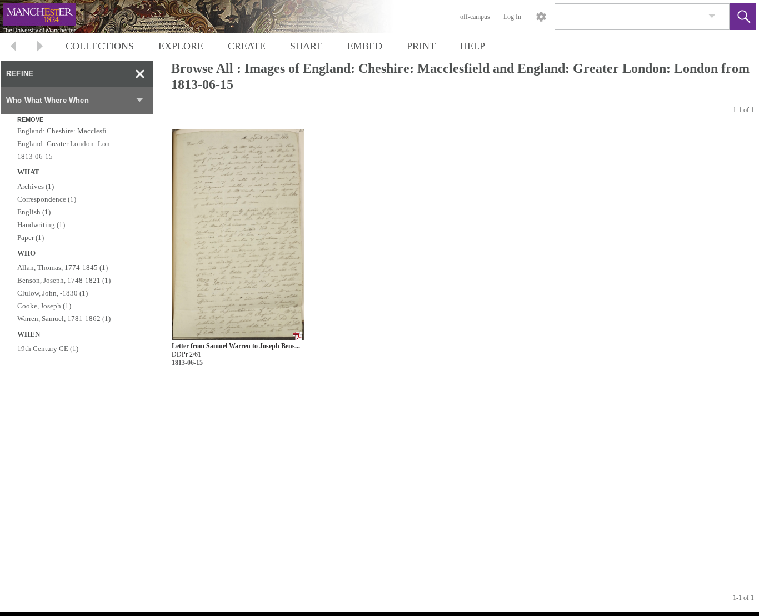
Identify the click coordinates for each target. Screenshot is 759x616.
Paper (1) (30, 237)
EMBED (364, 46)
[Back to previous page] (13, 47)
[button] (743, 16)
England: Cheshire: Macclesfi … (66, 131)
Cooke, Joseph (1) (44, 306)
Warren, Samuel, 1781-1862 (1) (64, 318)
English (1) (34, 212)
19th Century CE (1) (47, 348)
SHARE (306, 46)
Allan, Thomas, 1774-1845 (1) (62, 267)
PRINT (421, 46)
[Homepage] (209, 16)
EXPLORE (180, 46)
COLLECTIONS (100, 46)
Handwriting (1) (41, 225)
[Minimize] (140, 74)
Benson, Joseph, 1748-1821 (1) (64, 280)
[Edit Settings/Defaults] (541, 16)
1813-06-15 (35, 156)
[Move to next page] (40, 47)
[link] (712, 16)
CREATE (247, 46)
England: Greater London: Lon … (68, 143)
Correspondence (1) (46, 199)
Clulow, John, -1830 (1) (52, 293)
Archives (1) (35, 186)
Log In (512, 17)
